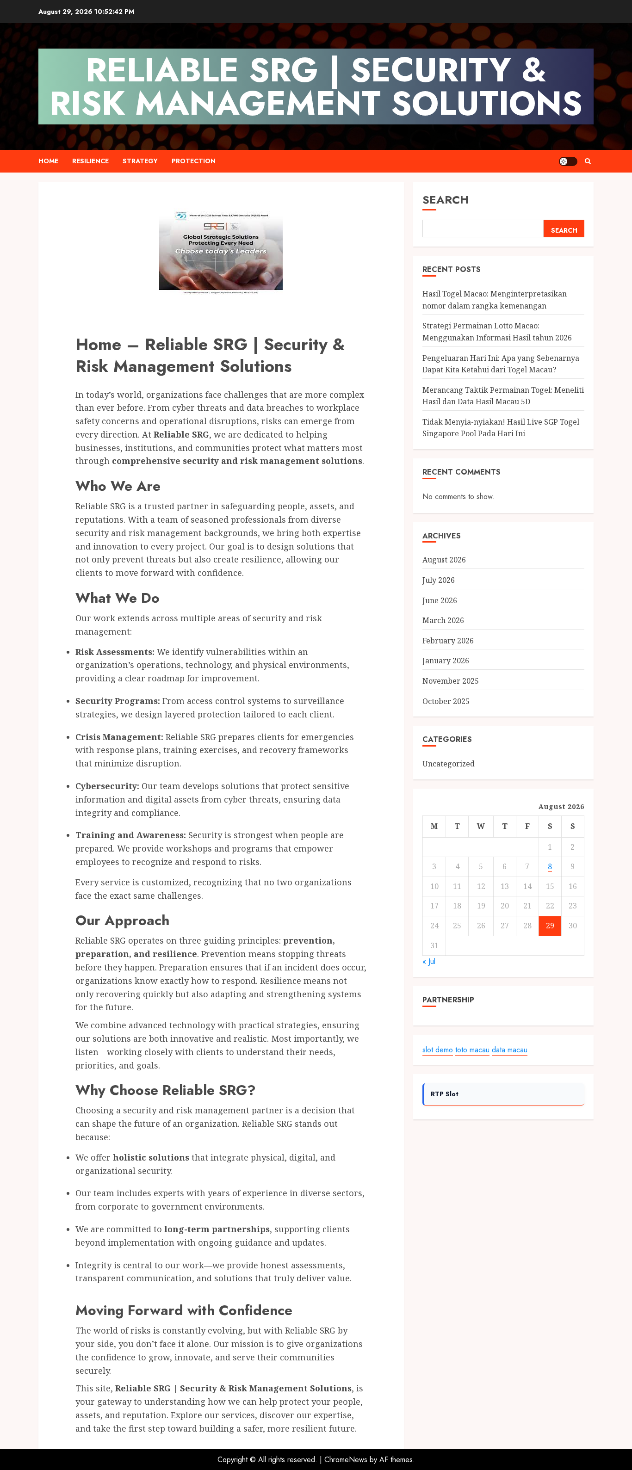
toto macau (472, 1049)
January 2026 (445, 660)
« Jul (428, 961)
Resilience (90, 161)
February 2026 (448, 641)
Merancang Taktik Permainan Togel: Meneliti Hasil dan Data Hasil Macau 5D (503, 396)
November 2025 (450, 681)
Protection (194, 161)
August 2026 (444, 560)
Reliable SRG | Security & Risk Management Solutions (316, 86)
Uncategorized (448, 764)
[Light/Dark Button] (568, 161)
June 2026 (439, 600)
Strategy (140, 161)
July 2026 (438, 580)
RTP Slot (445, 1094)
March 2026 (443, 620)
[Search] (588, 161)
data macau (509, 1049)
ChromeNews (345, 1459)
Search (445, 199)
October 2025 (446, 701)
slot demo (437, 1049)
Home (48, 161)
